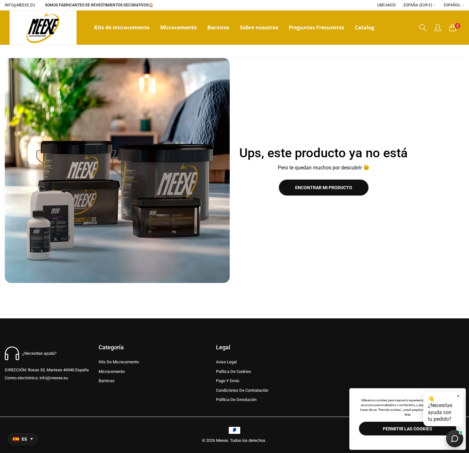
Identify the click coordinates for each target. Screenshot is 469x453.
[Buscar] (422, 27)
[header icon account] (437, 27)
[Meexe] (43, 28)
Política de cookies (233, 371)
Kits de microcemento (119, 362)
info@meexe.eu (36, 377)
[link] (117, 170)
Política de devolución (236, 399)
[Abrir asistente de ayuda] (454, 438)
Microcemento (112, 371)
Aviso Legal (226, 362)
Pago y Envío (227, 380)
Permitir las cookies (407, 428)
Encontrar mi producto (323, 187)
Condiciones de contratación (242, 390)
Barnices (107, 380)
